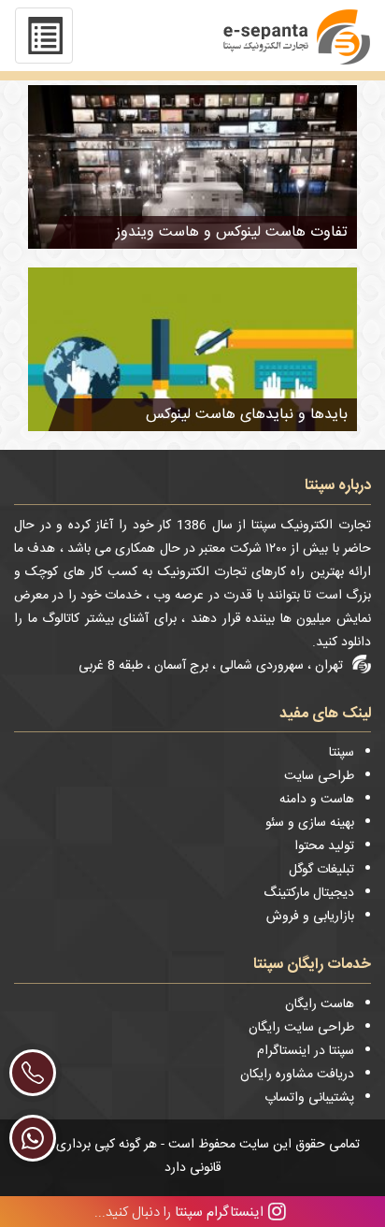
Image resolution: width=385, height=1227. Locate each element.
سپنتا (341, 753)
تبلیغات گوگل (321, 870)
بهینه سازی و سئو (309, 823)
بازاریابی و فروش (310, 916)
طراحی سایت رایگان (301, 1028)
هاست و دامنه (316, 799)
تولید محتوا (324, 846)
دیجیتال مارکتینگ (309, 893)
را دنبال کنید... (179, 1211)
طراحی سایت (319, 776)
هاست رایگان (319, 1004)
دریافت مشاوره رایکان (297, 1074)
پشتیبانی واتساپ (309, 1098)
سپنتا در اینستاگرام (305, 1051)
